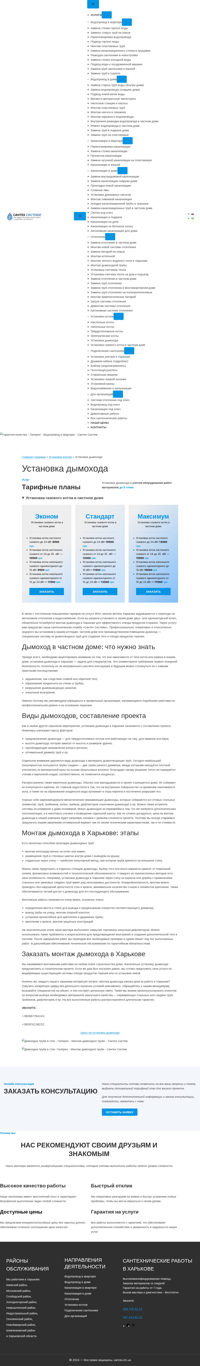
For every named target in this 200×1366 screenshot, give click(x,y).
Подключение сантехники (81, 1310)
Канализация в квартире (81, 1287)
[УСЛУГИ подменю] (107, 14)
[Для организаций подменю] (118, 394)
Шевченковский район (20, 1330)
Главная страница (34, 457)
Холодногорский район (21, 1302)
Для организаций (76, 1316)
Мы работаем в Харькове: (23, 1279)
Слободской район (18, 1296)
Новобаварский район (20, 1324)
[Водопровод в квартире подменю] (127, 22)
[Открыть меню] (80, 216)
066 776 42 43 (132, 1309)
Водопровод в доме (78, 1282)
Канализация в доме (78, 1293)
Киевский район (16, 1285)
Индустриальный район (21, 1313)
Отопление (72, 1299)
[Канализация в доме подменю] (123, 170)
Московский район (18, 1290)
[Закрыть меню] (93, 4)
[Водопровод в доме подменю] (122, 79)
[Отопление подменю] (110, 236)
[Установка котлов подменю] (119, 316)
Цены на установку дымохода (100, 1032)
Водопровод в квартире (80, 1276)
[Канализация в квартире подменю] (128, 140)
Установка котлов (60, 457)
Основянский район (19, 1319)
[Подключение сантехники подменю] (129, 350)
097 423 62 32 (132, 1317)
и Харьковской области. (21, 1336)
